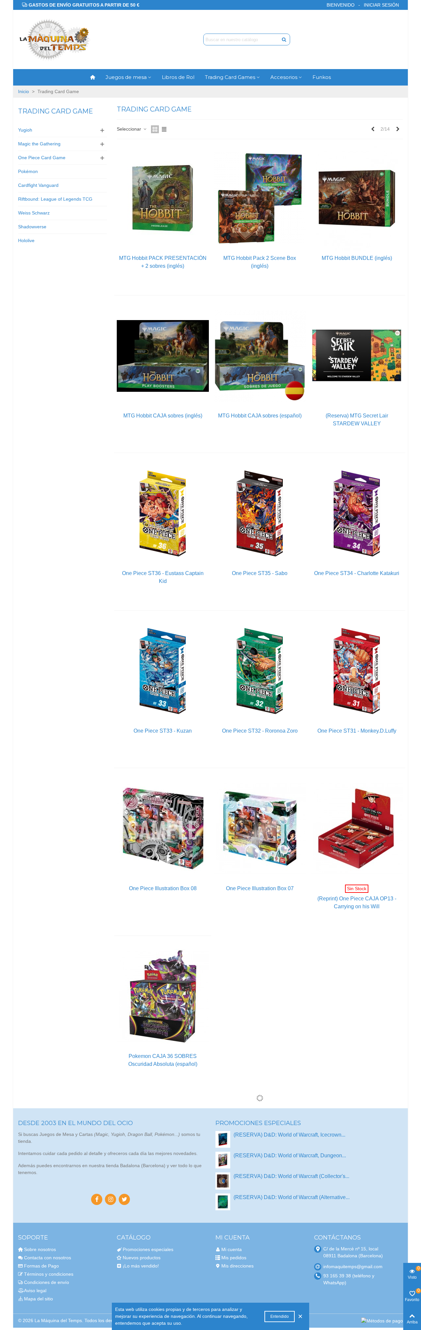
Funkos (321, 77)
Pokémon (28, 171)
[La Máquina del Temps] (54, 40)
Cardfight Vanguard (38, 185)
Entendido (279, 1316)
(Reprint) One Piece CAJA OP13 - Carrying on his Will (356, 902)
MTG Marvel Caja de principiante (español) (356, 1060)
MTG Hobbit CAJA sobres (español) (260, 415)
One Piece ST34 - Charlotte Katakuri (356, 573)
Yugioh (25, 130)
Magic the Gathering (39, 143)
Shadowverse (32, 226)
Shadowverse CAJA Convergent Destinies (163, 1217)
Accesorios (283, 77)
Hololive (26, 240)
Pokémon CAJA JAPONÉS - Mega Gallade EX (259, 1217)
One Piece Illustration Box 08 (163, 888)
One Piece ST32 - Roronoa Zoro (260, 731)
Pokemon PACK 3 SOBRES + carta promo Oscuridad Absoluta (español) (259, 1060)
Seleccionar (129, 129)
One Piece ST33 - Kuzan (163, 731)
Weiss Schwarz (34, 212)
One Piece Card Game (41, 157)
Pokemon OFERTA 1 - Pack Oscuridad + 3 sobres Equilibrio (356, 1217)
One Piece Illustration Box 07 (260, 888)
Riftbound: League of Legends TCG (55, 199)
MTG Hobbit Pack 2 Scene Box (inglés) (259, 262)
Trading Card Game (55, 111)
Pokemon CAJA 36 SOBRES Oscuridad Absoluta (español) (162, 1060)
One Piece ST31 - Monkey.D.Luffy (356, 731)
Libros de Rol (178, 77)
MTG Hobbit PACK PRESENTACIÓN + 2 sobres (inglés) (163, 262)
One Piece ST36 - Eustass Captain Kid (163, 577)
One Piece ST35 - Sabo (259, 573)
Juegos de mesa (126, 77)
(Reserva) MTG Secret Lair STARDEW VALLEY (357, 419)
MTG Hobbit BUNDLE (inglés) (357, 258)
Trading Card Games (230, 77)
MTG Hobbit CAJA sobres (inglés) (162, 415)
